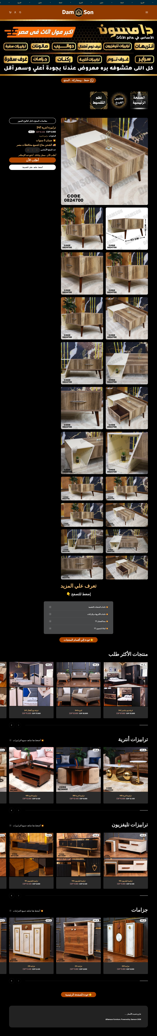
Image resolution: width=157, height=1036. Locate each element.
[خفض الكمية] (37, 150)
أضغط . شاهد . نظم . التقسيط (32, 167)
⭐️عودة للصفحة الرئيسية (78, 994)
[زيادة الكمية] (28, 150)
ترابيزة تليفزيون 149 (78, 881)
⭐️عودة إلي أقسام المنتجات (78, 639)
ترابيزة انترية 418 (31, 796)
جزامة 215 (31, 966)
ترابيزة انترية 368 (78, 796)
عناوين (108, 2)
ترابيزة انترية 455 (126, 796)
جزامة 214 (78, 966)
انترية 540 (78, 710)
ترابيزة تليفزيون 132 (125, 881)
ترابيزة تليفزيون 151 (31, 881)
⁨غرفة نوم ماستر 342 (125, 710)
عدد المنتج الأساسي (48, 149)
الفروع (149, 2)
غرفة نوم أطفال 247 (31, 710)
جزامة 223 (125, 966)
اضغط (129, 2)
